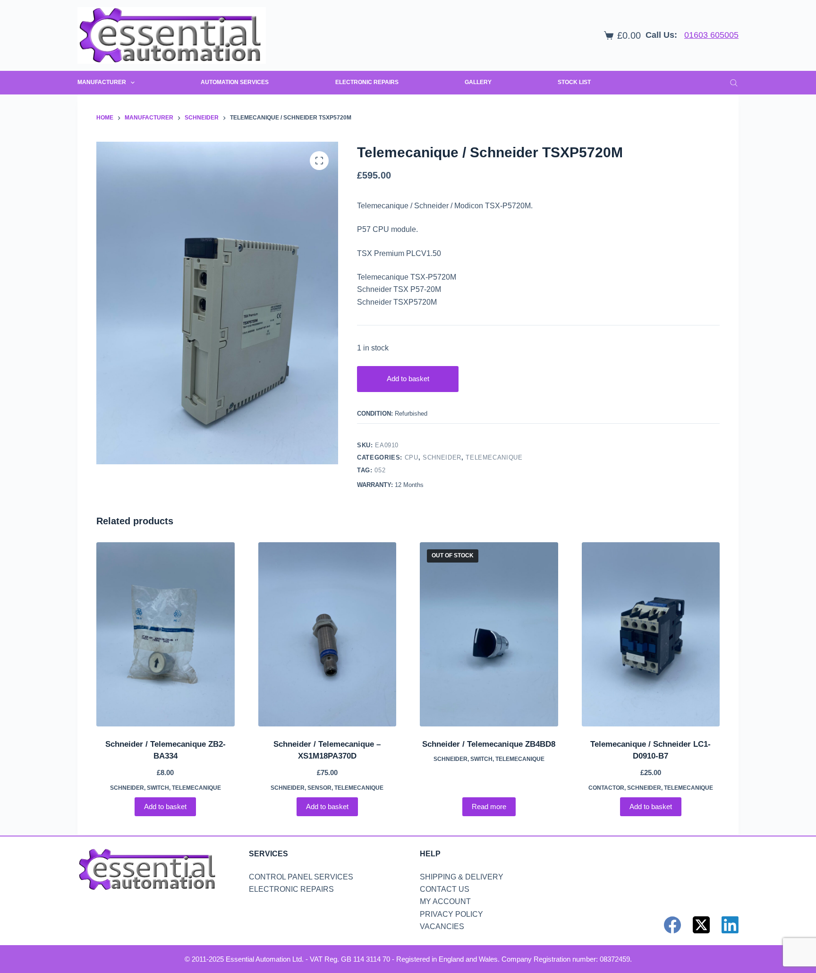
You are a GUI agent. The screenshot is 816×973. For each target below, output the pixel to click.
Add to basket (408, 379)
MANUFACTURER (101, 82)
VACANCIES (442, 926)
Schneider (442, 457)
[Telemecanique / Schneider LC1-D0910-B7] (651, 634)
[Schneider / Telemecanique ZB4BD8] (489, 634)
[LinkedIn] (730, 924)
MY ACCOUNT (445, 901)
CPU (411, 457)
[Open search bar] (734, 82)
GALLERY (478, 82)
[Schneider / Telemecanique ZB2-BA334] (165, 634)
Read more (489, 806)
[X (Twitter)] (701, 924)
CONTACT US (444, 889)
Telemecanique (494, 457)
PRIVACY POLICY (451, 914)
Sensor (319, 788)
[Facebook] (672, 924)
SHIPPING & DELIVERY (461, 877)
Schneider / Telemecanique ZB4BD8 (488, 744)
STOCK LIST (574, 82)
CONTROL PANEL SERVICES (301, 877)
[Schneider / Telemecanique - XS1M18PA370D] (327, 634)
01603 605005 (711, 35)
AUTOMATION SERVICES (235, 82)
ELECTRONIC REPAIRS (367, 82)
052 (379, 470)
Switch (158, 788)
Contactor (606, 788)
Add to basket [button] (165, 806)
